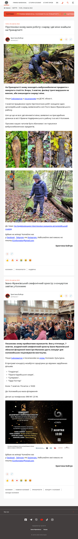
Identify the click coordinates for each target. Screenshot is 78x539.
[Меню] (73, 3)
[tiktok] (47, 520)
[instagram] (52, 520)
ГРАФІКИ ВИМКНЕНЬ (19, 3)
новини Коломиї (22, 490)
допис (42, 358)
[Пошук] (68, 3)
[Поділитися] (66, 39)
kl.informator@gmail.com (23, 240)
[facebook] (26, 520)
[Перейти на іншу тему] (62, 3)
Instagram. (32, 237)
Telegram (20, 237)
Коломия (8, 269)
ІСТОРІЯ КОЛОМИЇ (35, 3)
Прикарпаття (20, 269)
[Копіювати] (71, 39)
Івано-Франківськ (36, 529)
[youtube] (42, 520)
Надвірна (32, 269)
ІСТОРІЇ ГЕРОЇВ (48, 3)
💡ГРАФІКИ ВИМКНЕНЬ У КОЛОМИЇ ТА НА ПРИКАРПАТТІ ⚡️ (39, 14)
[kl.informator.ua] (6, 2)
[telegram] (31, 520)
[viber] (36, 520)
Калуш (45, 529)
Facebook (11, 237)
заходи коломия (12, 493)
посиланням (30, 98)
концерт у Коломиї (52, 490)
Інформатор (17, 98)
